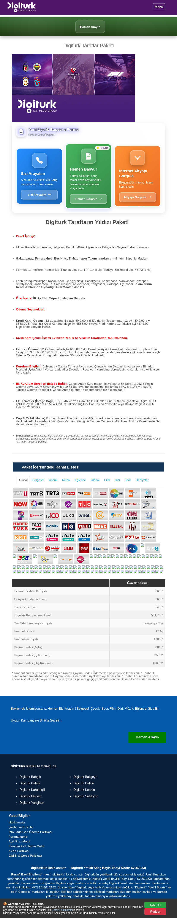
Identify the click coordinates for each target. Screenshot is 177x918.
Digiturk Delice (83, 783)
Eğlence (80, 480)
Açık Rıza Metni (19, 841)
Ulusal (23, 480)
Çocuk (53, 480)
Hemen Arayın (147, 737)
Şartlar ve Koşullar (21, 827)
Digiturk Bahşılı (30, 777)
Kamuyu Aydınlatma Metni (26, 846)
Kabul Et (155, 905)
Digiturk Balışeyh (85, 777)
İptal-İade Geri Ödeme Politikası (30, 832)
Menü (159, 7)
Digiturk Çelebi (29, 783)
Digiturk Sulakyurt (85, 796)
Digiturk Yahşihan (31, 802)
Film (107, 480)
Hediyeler (142, 480)
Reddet (155, 911)
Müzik (66, 480)
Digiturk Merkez (30, 796)
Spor (128, 480)
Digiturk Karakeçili (32, 789)
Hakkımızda (17, 822)
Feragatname (18, 836)
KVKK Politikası (19, 851)
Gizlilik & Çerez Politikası (25, 855)
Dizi (117, 480)
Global (95, 480)
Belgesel (38, 480)
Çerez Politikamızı (62, 910)
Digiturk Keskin (84, 789)
